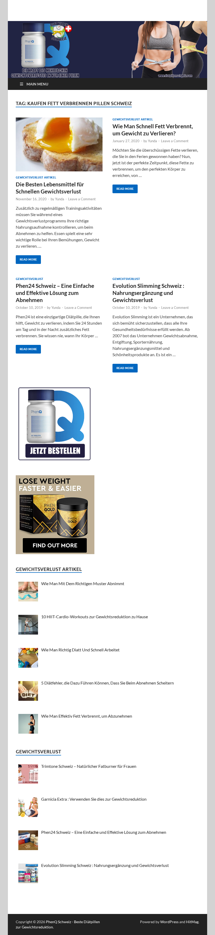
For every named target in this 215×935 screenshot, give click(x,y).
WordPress (169, 921)
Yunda (59, 199)
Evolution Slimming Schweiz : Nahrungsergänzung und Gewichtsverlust (148, 292)
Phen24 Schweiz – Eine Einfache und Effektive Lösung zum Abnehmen (55, 292)
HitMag (192, 921)
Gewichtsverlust (29, 279)
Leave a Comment (82, 199)
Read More (26, 258)
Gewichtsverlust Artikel (36, 177)
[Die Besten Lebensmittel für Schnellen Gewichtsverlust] (59, 144)
